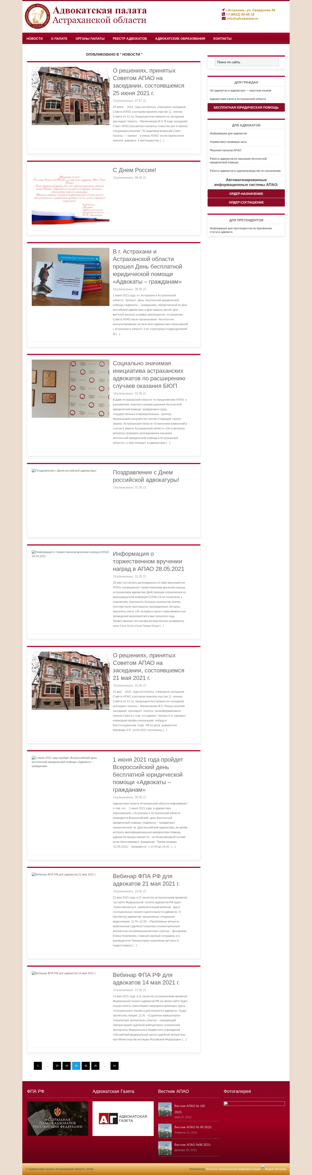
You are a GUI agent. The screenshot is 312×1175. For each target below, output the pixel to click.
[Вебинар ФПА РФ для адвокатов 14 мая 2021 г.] (64, 973)
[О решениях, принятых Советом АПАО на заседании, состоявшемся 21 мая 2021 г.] (70, 708)
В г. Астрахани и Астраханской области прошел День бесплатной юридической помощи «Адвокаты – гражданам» (147, 266)
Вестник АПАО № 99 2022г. (193, 1127)
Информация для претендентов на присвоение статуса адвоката (241, 230)
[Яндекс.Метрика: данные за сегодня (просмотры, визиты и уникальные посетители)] (273, 1169)
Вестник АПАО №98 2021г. (193, 1144)
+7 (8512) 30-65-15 (239, 14)
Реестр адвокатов (130, 38)
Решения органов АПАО (225, 150)
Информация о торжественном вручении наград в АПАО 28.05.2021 (148, 561)
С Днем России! (134, 170)
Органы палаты (90, 38)
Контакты (222, 38)
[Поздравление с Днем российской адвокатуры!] (64, 470)
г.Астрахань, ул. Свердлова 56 (250, 10)
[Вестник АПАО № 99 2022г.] (165, 1136)
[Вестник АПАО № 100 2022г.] (165, 1115)
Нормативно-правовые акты (228, 142)
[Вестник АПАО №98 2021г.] (165, 1154)
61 (114, 1065)
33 (66, 1065)
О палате (59, 38)
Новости (34, 38)
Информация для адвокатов (228, 133)
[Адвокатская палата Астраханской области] (87, 28)
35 (86, 1065)
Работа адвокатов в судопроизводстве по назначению (245, 170)
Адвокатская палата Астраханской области (238, 99)
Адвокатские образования (180, 38)
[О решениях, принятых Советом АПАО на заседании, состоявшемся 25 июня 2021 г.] (70, 124)
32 (57, 1065)
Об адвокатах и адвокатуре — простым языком (240, 90)
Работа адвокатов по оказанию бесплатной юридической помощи (238, 160)
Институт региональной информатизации (233, 1169)
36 (95, 1065)
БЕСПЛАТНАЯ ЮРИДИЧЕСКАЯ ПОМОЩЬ (246, 107)
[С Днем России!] (70, 223)
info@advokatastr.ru (242, 18)
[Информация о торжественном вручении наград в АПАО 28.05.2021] (70, 556)
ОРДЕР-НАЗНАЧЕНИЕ (246, 193)
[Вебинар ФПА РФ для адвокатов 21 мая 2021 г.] (64, 874)
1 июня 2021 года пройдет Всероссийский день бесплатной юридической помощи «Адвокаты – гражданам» (148, 774)
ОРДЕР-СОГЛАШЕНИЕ (246, 202)
